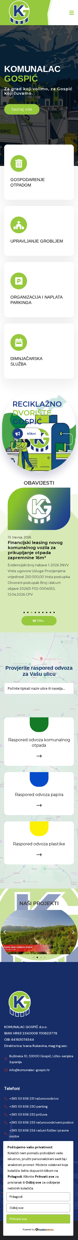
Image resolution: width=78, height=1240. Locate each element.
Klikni (31, 434)
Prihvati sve (18, 1219)
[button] (24, 612)
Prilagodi (16, 1196)
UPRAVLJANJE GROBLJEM (36, 241)
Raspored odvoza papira (39, 794)
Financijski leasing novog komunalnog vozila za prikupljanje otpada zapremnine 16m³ (35, 550)
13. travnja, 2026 (19, 537)
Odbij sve (17, 1208)
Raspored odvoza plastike (39, 843)
